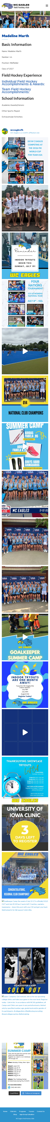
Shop (15, 1114)
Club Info (13, 1111)
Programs (22, 1111)
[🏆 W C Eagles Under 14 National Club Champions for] (25, 589)
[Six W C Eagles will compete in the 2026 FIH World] (25, 160)
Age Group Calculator (27, 1114)
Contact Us (41, 1111)
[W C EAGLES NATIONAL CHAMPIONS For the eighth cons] (25, 399)
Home (5, 1111)
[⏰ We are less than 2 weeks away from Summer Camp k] (25, 637)
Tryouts (31, 1111)
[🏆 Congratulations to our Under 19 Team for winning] (25, 494)
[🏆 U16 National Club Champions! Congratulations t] (25, 542)
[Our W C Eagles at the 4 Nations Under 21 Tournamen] (25, 208)
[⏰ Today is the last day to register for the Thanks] (25, 780)
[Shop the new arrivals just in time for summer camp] (25, 446)
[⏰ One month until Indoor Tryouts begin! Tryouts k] (25, 684)
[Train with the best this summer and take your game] (25, 1066)
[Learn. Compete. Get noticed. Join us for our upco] (25, 1018)
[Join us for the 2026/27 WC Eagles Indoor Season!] (25, 256)
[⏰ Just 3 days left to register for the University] (25, 827)
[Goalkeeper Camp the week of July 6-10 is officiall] (25, 970)
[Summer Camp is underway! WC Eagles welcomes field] (25, 351)
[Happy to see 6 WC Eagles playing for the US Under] (25, 303)
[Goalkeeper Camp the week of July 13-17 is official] (25, 923)
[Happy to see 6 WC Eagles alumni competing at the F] (25, 732)
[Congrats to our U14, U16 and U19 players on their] (25, 875)
